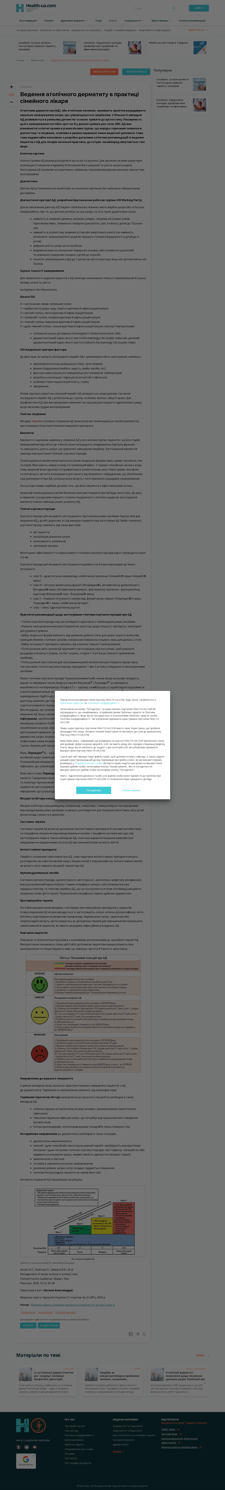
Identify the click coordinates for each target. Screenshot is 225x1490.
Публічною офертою (71, 703)
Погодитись (94, 790)
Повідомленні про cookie (88, 763)
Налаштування (131, 790)
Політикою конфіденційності (103, 703)
